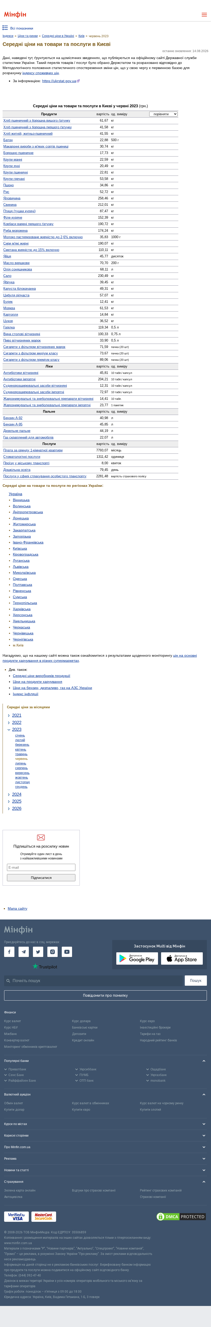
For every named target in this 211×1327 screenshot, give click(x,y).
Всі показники (21, 28)
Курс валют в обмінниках (90, 1103)
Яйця (7, 256)
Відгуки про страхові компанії (94, 1190)
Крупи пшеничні (15, 172)
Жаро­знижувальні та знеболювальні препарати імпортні (47, 405)
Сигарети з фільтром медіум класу (30, 353)
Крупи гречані (14, 179)
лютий (20, 740)
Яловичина (11, 198)
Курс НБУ (11, 1027)
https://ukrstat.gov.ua (59, 81)
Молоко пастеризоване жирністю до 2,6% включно (43, 237)
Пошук (195, 981)
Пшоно (8, 185)
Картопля (10, 314)
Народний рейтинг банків (158, 1040)
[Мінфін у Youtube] (67, 952)
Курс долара (81, 1021)
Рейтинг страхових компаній (161, 1190)
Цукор (8, 321)
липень (20, 763)
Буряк (8, 302)
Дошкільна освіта (16, 470)
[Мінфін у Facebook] (9, 952)
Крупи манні (12, 159)
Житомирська (24, 524)
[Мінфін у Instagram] (52, 952)
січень (20, 735)
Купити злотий (150, 1109)
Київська (20, 548)
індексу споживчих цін (40, 73)
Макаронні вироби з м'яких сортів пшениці (35, 146)
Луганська (21, 560)
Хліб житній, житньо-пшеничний (27, 133)
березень (22, 745)
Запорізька (22, 536)
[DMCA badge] (181, 1217)
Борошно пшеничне (18, 153)
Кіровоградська (25, 554)
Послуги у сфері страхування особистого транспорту (44, 476)
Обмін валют (13, 1103)
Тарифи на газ (150, 1034)
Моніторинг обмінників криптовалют (30, 1047)
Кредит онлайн (83, 1040)
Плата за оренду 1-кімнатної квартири (33, 450)
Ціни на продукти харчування (37, 682)
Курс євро (147, 1021)
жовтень (21, 777)
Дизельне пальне (16, 431)
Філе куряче (12, 217)
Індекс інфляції (25, 694)
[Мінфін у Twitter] (38, 952)
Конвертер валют (16, 1040)
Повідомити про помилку (105, 995)
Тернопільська (25, 603)
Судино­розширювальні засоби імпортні (33, 392)
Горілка (9, 327)
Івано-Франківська (28, 542)
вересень (22, 773)
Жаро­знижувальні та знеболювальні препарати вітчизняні (48, 399)
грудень (21, 787)
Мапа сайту (17, 908)
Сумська (20, 597)
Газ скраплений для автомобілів (28, 437)
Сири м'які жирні (16, 243)
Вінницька (21, 500)
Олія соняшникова (17, 269)
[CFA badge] (70, 1218)
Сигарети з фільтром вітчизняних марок (34, 347)
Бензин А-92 (12, 418)
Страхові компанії (153, 1197)
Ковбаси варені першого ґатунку (28, 224)
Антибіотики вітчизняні (20, 373)
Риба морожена (15, 231)
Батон (8, 140)
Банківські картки (85, 1027)
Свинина (9, 205)
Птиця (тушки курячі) (19, 211)
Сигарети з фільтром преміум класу (31, 360)
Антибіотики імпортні (19, 379)
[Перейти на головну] (15, 15)
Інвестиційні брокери (155, 1027)
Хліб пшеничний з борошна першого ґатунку (37, 127)
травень (21, 754)
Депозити (79, 1034)
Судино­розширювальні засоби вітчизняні (35, 386)
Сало (7, 276)
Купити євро (81, 1109)
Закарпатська (24, 530)
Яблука (8, 282)
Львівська (21, 567)
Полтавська (22, 585)
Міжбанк (10, 1034)
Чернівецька (23, 633)
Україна (15, 494)
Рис (6, 192)
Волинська (22, 506)
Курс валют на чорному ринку (161, 1103)
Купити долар (14, 1109)
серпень (21, 768)
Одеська (20, 579)
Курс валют (12, 1021)
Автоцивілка (13, 1197)
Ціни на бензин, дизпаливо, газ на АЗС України (52, 688)
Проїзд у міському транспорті (26, 463)
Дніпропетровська (28, 512)
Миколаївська (24, 572)
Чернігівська (23, 639)
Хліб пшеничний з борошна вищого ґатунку (36, 120)
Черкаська (21, 627)
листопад (22, 782)
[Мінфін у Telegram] (24, 952)
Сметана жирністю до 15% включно (31, 250)
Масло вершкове (16, 263)
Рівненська (22, 591)
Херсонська (22, 615)
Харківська (22, 609)
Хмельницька (24, 621)
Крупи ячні (11, 166)
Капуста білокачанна (19, 288)
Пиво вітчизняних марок (22, 340)
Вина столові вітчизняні (21, 334)
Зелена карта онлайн (20, 1190)
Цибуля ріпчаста (16, 295)
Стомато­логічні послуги (21, 457)
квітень (20, 749)
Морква (9, 308)
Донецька (21, 518)
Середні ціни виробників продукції (41, 676)
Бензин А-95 (12, 424)
